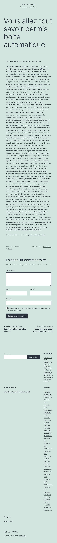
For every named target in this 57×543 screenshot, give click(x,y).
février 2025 (48, 433)
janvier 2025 (48, 436)
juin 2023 (47, 497)
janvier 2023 (48, 510)
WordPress (22, 535)
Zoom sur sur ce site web (48, 369)
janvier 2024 (48, 471)
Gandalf (10, 249)
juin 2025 (47, 423)
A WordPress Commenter (12, 392)
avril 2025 (47, 428)
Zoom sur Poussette (47, 365)
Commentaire (11, 270)
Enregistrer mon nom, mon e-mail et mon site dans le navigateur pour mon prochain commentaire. (29, 309)
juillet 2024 (47, 456)
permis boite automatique (32, 61)
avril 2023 (47, 502)
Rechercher (7, 354)
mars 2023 (47, 505)
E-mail (32, 289)
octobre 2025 (48, 410)
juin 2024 (47, 459)
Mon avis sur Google (48, 358)
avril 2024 (47, 464)
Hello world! (26, 392)
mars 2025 (47, 430)
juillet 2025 (47, 420)
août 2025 (47, 418)
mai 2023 (47, 500)
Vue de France (28, 4)
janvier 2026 (48, 397)
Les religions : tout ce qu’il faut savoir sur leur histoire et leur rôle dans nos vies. (48, 376)
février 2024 (48, 469)
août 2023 (47, 492)
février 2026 (48, 394)
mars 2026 (47, 392)
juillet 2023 (47, 495)
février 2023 (48, 507)
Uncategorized (47, 247)
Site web (9, 299)
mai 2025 (47, 425)
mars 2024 (47, 466)
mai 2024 (47, 461)
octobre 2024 (48, 448)
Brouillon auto (48, 362)
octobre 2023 (48, 484)
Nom (8, 289)
